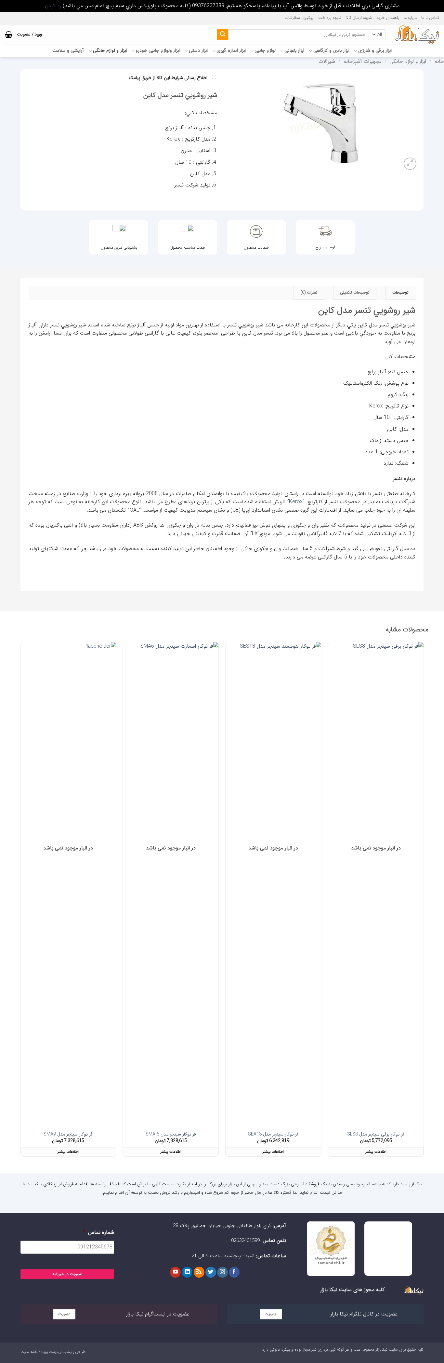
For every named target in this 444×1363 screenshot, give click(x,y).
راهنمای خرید (387, 18)
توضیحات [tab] (400, 292)
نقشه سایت (29, 1352)
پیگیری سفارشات (299, 18)
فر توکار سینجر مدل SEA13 (273, 1135)
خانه (439, 61)
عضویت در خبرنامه (67, 1274)
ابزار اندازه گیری (231, 50)
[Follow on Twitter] (210, 1272)
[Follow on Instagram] (222, 1272)
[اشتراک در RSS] (199, 1272)
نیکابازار (381, 1349)
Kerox (296, 502)
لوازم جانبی (265, 50)
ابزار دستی (198, 50)
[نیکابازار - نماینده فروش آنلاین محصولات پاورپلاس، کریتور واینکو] (417, 34)
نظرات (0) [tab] (308, 292)
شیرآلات (327, 61)
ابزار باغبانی (294, 50)
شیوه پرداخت (330, 18)
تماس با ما (430, 18)
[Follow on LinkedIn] (187, 1272)
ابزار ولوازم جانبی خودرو (158, 50)
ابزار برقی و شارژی (375, 50)
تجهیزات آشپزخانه (362, 61)
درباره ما (410, 18)
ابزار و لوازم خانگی (109, 50)
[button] (8, 34)
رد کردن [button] (53, 6)
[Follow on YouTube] (175, 1272)
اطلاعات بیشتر (375, 1152)
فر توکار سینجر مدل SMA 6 (171, 1135)
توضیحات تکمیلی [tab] (355, 292)
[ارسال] (222, 34)
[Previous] (423, 902)
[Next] (20, 902)
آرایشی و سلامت (68, 50)
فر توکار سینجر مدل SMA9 (68, 1135)
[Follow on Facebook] (234, 1272)
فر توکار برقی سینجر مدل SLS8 (375, 1135)
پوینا (44, 1352)
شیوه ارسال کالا (359, 18)
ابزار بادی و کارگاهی (331, 50)
